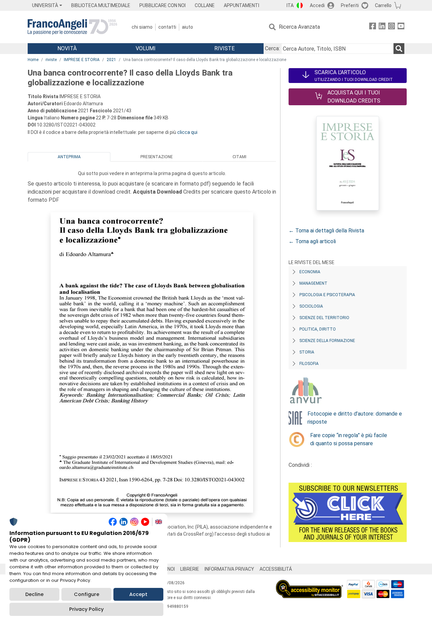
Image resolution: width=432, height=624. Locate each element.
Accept (138, 594)
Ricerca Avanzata (299, 27)
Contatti (167, 27)
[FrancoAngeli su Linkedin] (382, 27)
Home (33, 59)
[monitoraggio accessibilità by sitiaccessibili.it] (309, 583)
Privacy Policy (86, 609)
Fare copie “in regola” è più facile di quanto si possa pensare (348, 439)
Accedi (317, 5)
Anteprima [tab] (69, 156)
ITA (290, 5)
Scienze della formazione (327, 340)
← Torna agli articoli (312, 241)
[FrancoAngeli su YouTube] (401, 27)
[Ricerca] (399, 48)
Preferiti (350, 5)
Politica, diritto (317, 329)
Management (313, 283)
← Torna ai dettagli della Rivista (326, 230)
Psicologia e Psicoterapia (327, 294)
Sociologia (311, 306)
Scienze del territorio (324, 317)
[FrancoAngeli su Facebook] (372, 27)
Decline (34, 594)
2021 (111, 59)
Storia (306, 352)
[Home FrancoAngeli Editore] (72, 27)
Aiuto (187, 27)
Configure (86, 594)
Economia (309, 272)
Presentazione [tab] (156, 156)
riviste (51, 59)
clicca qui (187, 132)
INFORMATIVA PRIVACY (229, 569)
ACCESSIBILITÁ (276, 569)
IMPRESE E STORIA (82, 59)
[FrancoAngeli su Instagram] (391, 27)
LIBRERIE (189, 569)
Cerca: (272, 48)
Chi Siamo (142, 27)
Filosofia (309, 363)
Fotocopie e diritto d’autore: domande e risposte (354, 417)
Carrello (383, 5)
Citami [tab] (239, 156)
